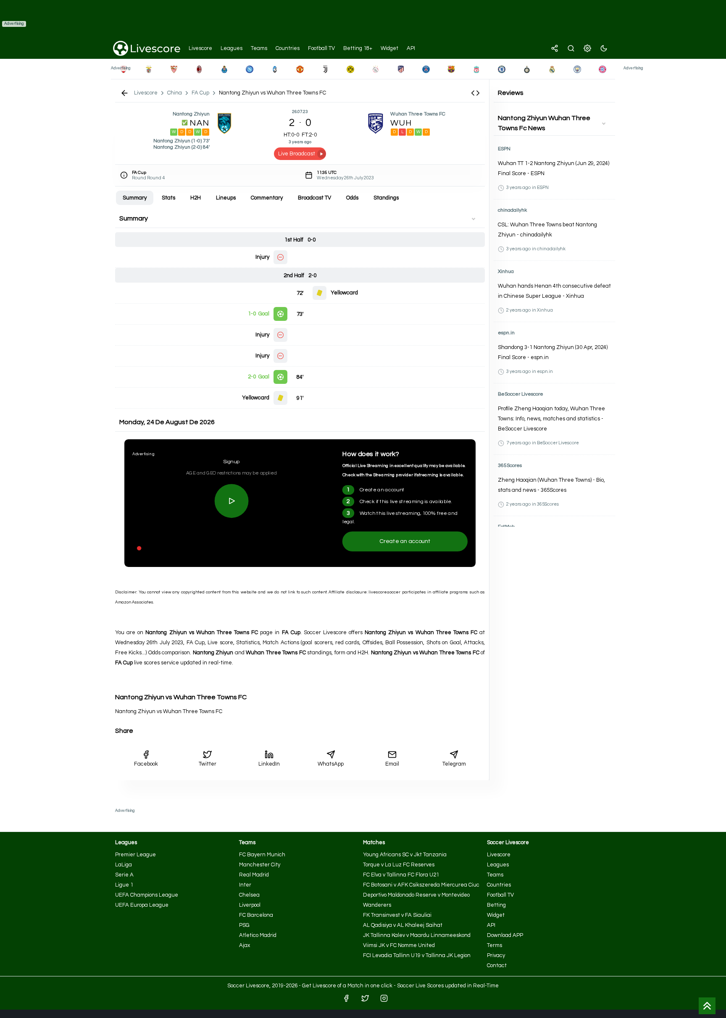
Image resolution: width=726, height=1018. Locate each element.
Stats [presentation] (168, 198)
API (491, 925)
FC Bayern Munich (262, 855)
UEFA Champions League (146, 895)
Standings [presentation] (386, 198)
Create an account (405, 541)
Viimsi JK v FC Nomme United (399, 945)
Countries (499, 885)
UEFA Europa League (141, 905)
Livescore (498, 855)
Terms (494, 945)
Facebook (146, 764)
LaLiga (123, 865)
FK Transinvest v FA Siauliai (397, 915)
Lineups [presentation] (226, 198)
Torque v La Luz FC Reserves (398, 865)
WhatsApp (331, 764)
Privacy (496, 955)
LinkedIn (269, 764)
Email (392, 764)
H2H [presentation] (195, 198)
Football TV (500, 895)
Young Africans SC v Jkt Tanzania (405, 855)
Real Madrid (254, 875)
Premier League (135, 855)
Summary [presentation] (135, 198)
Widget (496, 915)
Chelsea (249, 895)
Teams (495, 875)
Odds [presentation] (352, 198)
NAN (199, 123)
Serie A (124, 875)
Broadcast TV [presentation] (314, 198)
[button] (475, 93)
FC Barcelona (256, 915)
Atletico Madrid (257, 935)
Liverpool (249, 905)
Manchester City (259, 865)
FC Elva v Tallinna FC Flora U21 (401, 875)
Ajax (244, 945)
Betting (496, 905)
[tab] (134, 198)
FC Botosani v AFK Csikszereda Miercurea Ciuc (421, 885)
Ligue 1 (124, 885)
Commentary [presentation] (267, 198)
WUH (401, 123)
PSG (244, 925)
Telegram (454, 764)
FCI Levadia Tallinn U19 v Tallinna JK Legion (417, 955)
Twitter (207, 764)
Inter (245, 885)
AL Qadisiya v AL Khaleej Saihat (402, 925)
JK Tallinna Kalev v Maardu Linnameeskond (417, 935)
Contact (497, 965)
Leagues (498, 865)
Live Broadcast (296, 154)
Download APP (505, 935)
